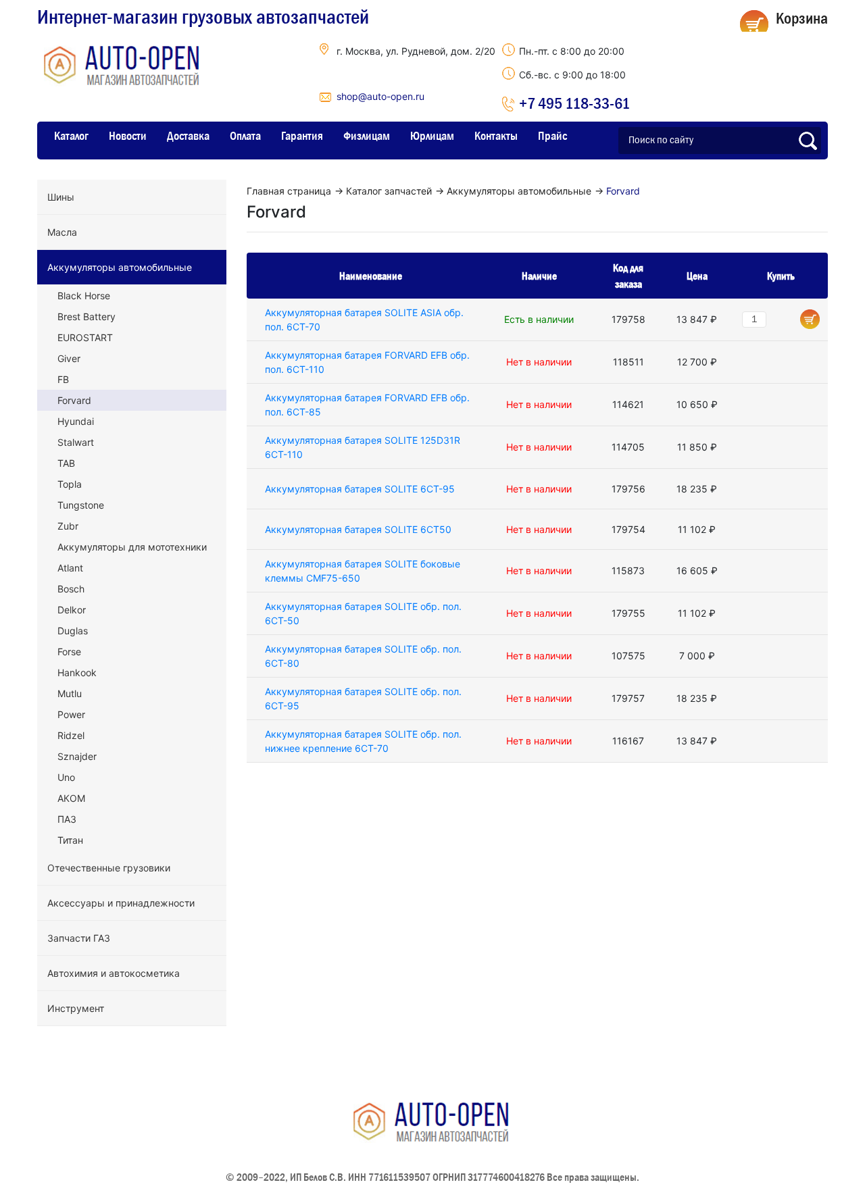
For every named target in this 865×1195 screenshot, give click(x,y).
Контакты (496, 136)
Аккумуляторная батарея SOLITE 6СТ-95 (360, 488)
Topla (69, 484)
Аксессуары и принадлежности (121, 903)
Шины (60, 197)
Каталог (71, 136)
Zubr (67, 526)
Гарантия (302, 136)
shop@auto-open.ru (380, 96)
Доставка (188, 136)
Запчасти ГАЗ (78, 938)
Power (71, 714)
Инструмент (75, 1008)
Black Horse (83, 295)
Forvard (74, 400)
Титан (70, 840)
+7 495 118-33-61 (574, 103)
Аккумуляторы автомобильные (119, 267)
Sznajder (77, 756)
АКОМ (71, 798)
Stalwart (75, 442)
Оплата (245, 136)
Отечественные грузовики (108, 867)
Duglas (72, 630)
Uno (66, 777)
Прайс (552, 136)
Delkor (71, 609)
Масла (62, 232)
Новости (128, 136)
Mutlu (69, 693)
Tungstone (80, 505)
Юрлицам (432, 136)
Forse (69, 651)
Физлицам (366, 136)
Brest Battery (86, 316)
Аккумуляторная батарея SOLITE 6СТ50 (358, 529)
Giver (68, 358)
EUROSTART (85, 337)
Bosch (70, 588)
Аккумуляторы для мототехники (132, 547)
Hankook (77, 672)
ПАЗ (66, 819)
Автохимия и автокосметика (113, 973)
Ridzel (70, 735)
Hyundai (75, 421)
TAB (66, 463)
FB (63, 379)
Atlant (70, 568)
